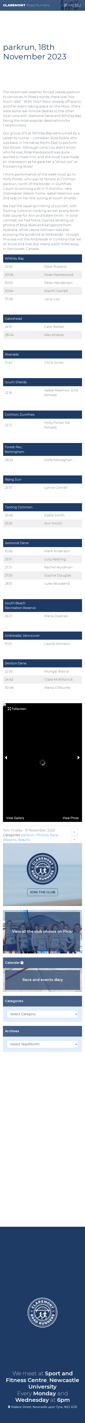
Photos (42, 835)
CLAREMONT (26, 5)
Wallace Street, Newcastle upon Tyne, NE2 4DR (43, 1407)
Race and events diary (42, 980)
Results (24, 840)
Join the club (42, 892)
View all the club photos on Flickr (42, 931)
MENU (74, 5)
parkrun (28, 835)
